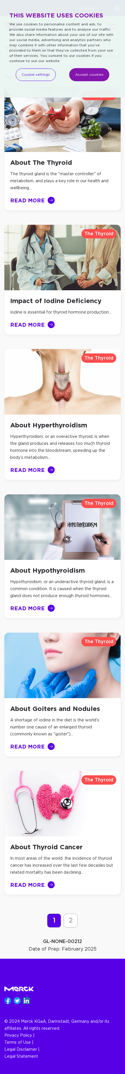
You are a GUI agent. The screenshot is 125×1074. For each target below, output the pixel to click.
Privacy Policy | (19, 1036)
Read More (27, 200)
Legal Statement (21, 1056)
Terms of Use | (18, 1043)
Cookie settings (36, 74)
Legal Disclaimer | (22, 1050)
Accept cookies (89, 74)
